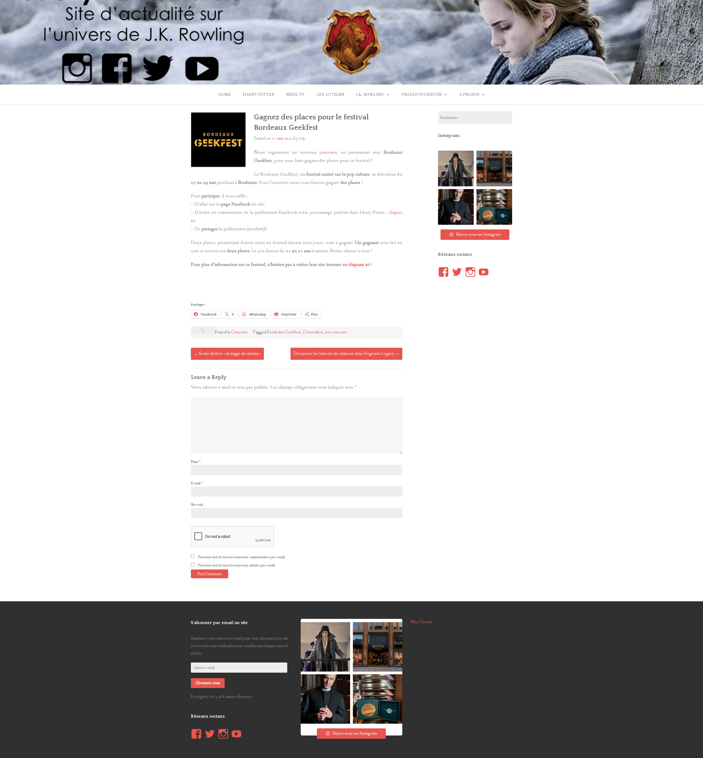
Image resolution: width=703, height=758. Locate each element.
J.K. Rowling (370, 94)
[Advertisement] (291, 286)
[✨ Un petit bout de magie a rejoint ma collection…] (494, 207)
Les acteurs (330, 94)
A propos (469, 94)
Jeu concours (336, 332)
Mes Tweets (422, 622)
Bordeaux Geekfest (284, 332)
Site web (197, 504)
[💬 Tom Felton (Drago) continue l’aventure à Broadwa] (456, 207)
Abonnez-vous (207, 683)
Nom (195, 461)
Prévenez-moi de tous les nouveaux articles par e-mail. (236, 565)
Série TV (295, 94)
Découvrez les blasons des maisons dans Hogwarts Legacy (346, 353)
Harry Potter (258, 94)
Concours (239, 332)
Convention (313, 332)
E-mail (197, 483)
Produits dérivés (421, 94)
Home (224, 94)
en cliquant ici (356, 265)
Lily (302, 138)
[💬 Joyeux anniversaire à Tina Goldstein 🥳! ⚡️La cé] (456, 168)
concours (328, 152)
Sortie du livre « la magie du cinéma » (227, 353)
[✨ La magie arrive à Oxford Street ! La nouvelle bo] (494, 168)
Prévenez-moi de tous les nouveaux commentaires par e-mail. (241, 557)
